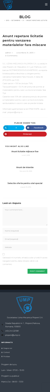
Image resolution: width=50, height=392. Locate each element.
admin (8, 53)
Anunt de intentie (25, 167)
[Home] (3, 20)
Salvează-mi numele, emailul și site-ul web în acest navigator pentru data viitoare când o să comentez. (25, 260)
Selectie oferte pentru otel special (25, 183)
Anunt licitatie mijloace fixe (24, 151)
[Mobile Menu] (46, 4)
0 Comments (11, 56)
